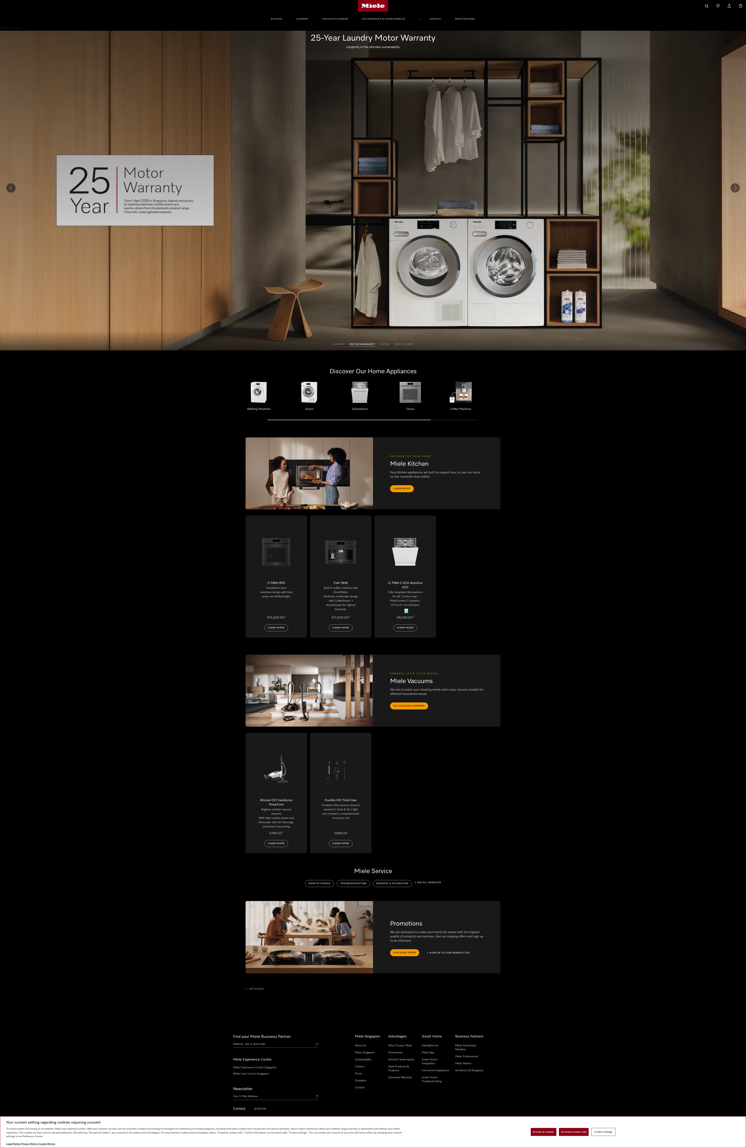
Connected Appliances (435, 1070)
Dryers (309, 397)
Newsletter (243, 1089)
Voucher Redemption (401, 1059)
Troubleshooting (353, 883)
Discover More (404, 953)
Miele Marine (463, 1063)
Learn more (401, 489)
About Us (360, 1045)
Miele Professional (466, 1056)
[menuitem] (278, 18)
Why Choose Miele (400, 1045)
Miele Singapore (365, 1052)
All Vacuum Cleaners (409, 706)
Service (435, 19)
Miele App (428, 1052)
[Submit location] (316, 1045)
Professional (465, 19)
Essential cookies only (574, 1132)
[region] (373, 1132)
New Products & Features (398, 1068)
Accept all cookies (543, 1132)
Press (358, 1073)
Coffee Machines (461, 397)
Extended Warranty (400, 1077)
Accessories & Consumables (383, 19)
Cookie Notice (47, 1144)
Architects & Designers (469, 1070)
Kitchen (276, 19)
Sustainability (363, 1059)
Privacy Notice (29, 1144)
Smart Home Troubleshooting (431, 1079)
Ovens (410, 397)
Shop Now (373, 52)
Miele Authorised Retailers (465, 1047)
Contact (360, 1087)
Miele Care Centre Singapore (251, 1073)
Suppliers (360, 1080)
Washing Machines (259, 397)
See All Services (429, 882)
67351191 (260, 1109)
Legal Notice (13, 1144)
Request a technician (392, 883)
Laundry (302, 19)
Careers (360, 1066)
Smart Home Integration (429, 1061)
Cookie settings (603, 1132)
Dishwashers (360, 397)
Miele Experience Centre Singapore (255, 1067)
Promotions (395, 1052)
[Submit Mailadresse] (316, 1097)
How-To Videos (319, 883)
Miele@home (430, 1045)
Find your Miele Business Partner (262, 1037)
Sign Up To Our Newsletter (450, 953)
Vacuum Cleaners (335, 19)
